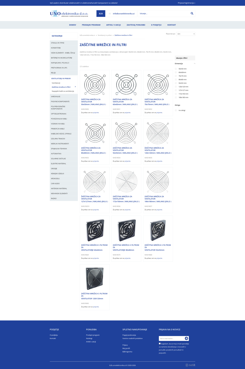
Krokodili (55, 178)
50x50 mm (183, 69)
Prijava (125, 345)
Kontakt (171, 25)
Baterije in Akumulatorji (61, 58)
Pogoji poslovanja (129, 335)
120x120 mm (183, 87)
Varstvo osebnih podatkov (132, 338)
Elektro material (58, 163)
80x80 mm (183, 79)
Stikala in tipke (57, 43)
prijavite (96, 112)
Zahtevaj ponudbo (136, 25)
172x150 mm (183, 94)
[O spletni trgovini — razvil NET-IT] (190, 365)
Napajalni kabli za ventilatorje (63, 91)
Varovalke (55, 96)
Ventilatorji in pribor (61, 78)
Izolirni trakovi (58, 138)
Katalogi (89, 338)
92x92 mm (183, 83)
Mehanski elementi (59, 193)
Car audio (55, 183)
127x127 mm (183, 90)
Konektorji (56, 48)
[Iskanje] (192, 13)
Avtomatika (56, 153)
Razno (54, 198)
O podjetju (156, 25)
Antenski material (59, 188)
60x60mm (182, 72)
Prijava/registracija (186, 3)
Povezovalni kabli (59, 119)
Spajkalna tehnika (59, 148)
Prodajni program (91, 25)
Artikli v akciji (113, 25)
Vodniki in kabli (58, 124)
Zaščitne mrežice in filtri (61, 87)
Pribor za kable (57, 129)
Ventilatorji (56, 83)
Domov (72, 25)
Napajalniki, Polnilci (60, 63)
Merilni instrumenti (60, 143)
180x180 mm (183, 97)
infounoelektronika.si (123, 13)
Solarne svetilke (58, 158)
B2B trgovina (127, 351)
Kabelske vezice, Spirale (61, 133)
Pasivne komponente (60, 101)
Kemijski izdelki (57, 173)
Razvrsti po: (171, 34)
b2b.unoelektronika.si (87, 35)
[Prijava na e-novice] (186, 338)
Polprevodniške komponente (58, 107)
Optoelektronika (58, 114)
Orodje (54, 168)
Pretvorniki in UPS (59, 68)
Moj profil (126, 348)
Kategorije (57, 36)
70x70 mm (183, 76)
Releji (53, 73)
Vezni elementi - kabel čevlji (63, 53)
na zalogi (182, 110)
